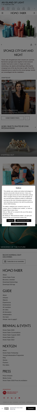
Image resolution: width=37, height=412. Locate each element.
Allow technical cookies (23, 220)
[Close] (2, 408)
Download (31, 408)
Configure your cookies (19, 224)
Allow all (10, 220)
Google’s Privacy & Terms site (16, 196)
